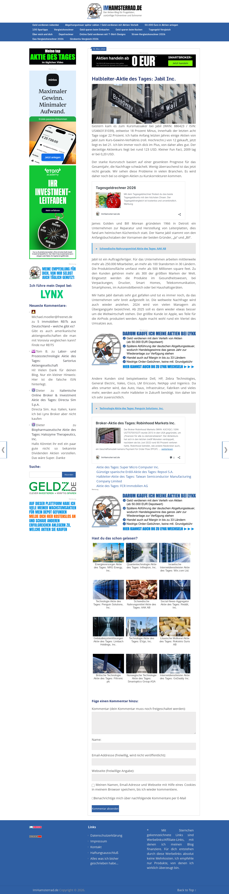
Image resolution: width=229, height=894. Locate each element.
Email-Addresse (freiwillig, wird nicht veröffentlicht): (129, 755)
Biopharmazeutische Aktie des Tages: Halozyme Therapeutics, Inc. (54, 434)
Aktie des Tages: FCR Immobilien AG (122, 486)
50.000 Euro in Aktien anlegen (161, 25)
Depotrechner (66, 34)
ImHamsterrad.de (45, 890)
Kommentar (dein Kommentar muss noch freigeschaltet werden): (139, 709)
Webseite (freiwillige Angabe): (113, 771)
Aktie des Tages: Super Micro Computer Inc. (127, 467)
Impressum (98, 841)
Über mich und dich (42, 34)
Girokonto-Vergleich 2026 (84, 39)
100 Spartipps (40, 29)
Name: (96, 739)
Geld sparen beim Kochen (129, 29)
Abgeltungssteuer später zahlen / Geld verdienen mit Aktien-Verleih (101, 25)
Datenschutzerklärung (106, 835)
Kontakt (96, 847)
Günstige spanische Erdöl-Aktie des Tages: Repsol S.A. (134, 472)
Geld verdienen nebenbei (45, 25)
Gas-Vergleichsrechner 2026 (48, 39)
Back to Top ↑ (186, 890)
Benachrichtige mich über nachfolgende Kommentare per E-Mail (140, 798)
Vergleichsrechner (64, 29)
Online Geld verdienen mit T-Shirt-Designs (102, 34)
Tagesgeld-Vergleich (160, 29)
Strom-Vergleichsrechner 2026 (148, 34)
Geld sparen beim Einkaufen (94, 29)
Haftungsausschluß (104, 853)
